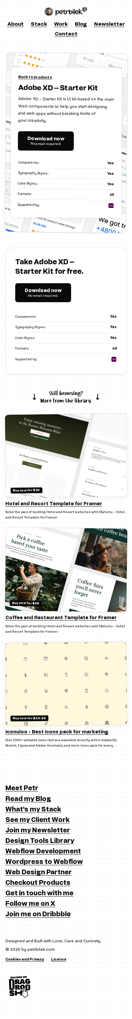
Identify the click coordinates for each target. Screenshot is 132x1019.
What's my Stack (33, 809)
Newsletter (109, 24)
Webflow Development (43, 851)
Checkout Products (37, 883)
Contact (66, 34)
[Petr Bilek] (66, 11)
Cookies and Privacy (24, 959)
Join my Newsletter (37, 830)
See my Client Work (37, 820)
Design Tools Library (39, 841)
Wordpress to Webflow (44, 862)
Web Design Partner (38, 872)
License (58, 959)
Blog (81, 24)
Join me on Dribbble (38, 914)
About (15, 24)
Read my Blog (28, 799)
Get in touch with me (39, 893)
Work (61, 24)
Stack (39, 24)
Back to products (35, 77)
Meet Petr (21, 788)
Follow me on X (30, 904)
